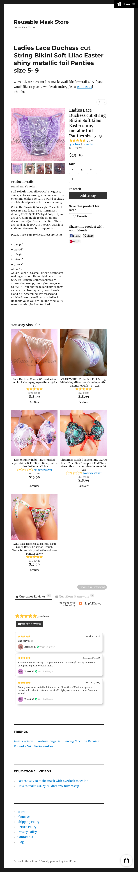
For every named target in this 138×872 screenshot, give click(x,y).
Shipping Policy (28, 822)
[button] (80, 216)
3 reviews (75, 144)
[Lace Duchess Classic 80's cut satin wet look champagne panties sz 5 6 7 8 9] (34, 352)
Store (21, 811)
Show (126, 4)
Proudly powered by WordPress (58, 861)
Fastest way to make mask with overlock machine (52, 781)
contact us (84, 87)
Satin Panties (43, 746)
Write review (31, 624)
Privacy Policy (27, 832)
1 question (88, 144)
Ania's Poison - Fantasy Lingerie (37, 741)
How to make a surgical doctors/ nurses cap (48, 786)
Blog (20, 842)
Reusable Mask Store (41, 22)
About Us (23, 816)
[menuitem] (99, 102)
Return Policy (26, 827)
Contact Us (25, 837)
